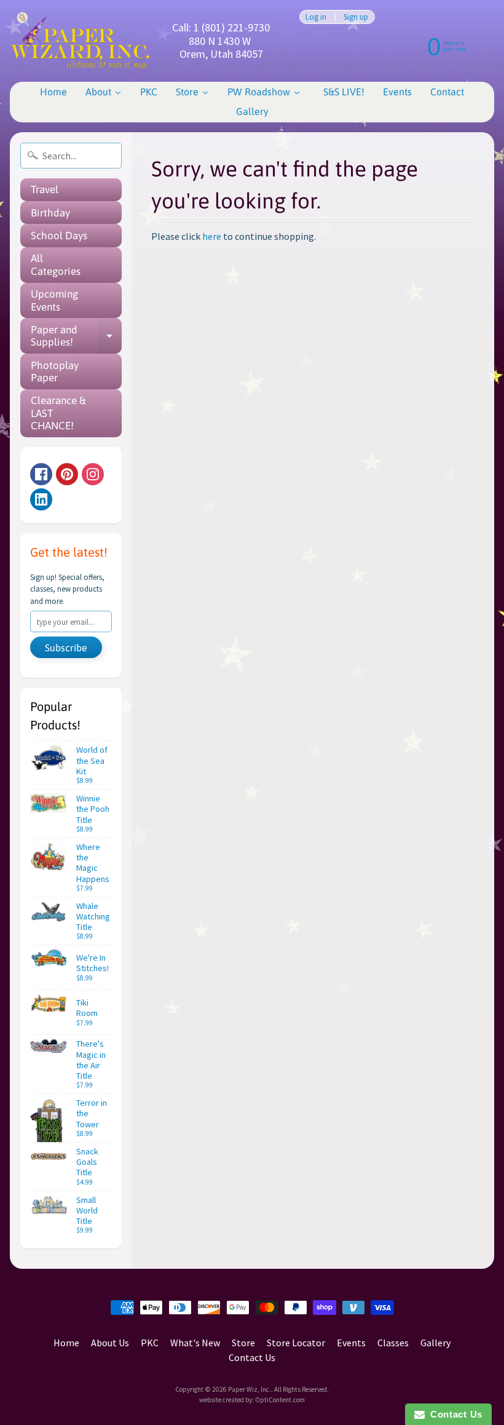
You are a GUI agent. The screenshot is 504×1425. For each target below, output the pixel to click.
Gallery (435, 1342)
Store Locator (296, 1342)
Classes (393, 1342)
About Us (110, 1342)
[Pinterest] (67, 474)
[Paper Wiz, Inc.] (80, 41)
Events (351, 1342)
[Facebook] (41, 474)
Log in (315, 17)
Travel (44, 189)
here (211, 236)
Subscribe (66, 647)
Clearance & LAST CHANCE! (58, 413)
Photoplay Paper (55, 371)
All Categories (56, 264)
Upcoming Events (54, 300)
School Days (59, 235)
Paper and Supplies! (76, 336)
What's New (195, 1342)
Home (66, 1342)
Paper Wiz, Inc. (249, 1389)
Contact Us (252, 1357)
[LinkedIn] (41, 499)
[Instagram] (93, 474)
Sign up (356, 17)
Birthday (50, 213)
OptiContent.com (280, 1399)
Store (243, 1342)
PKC (150, 1342)
